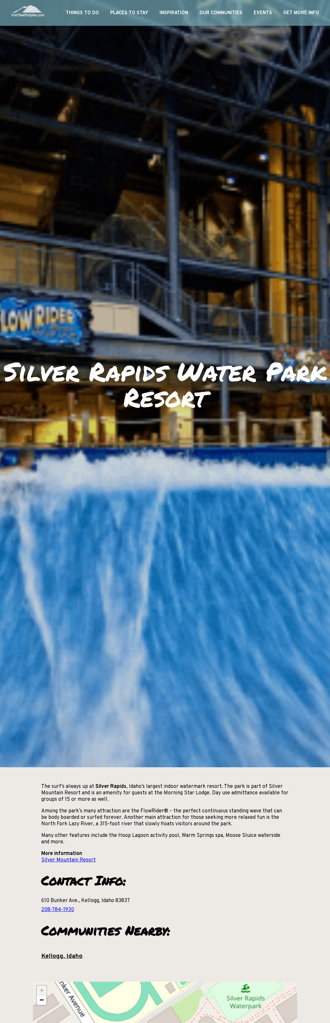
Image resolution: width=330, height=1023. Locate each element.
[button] (41, 990)
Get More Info (301, 13)
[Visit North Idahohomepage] (27, 13)
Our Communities (220, 13)
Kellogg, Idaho (61, 956)
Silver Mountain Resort (68, 860)
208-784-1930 (57, 910)
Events (263, 13)
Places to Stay (129, 13)
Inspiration (174, 13)
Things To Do (82, 13)
